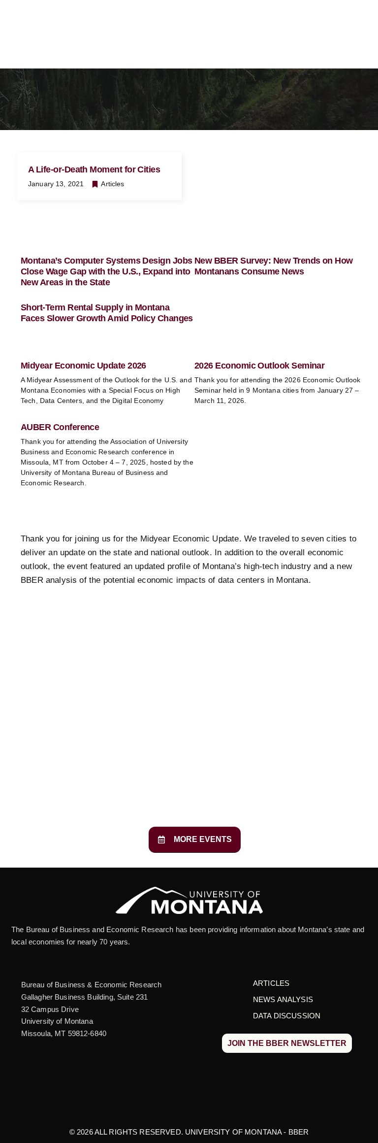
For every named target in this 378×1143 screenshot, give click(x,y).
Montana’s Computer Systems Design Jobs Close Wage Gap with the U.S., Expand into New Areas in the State (106, 271)
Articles (112, 184)
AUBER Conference (60, 427)
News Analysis (283, 999)
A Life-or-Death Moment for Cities (94, 169)
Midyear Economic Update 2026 (83, 365)
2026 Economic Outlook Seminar (259, 365)
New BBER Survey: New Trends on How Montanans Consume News (273, 266)
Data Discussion (286, 1015)
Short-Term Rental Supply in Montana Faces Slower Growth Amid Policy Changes (107, 313)
